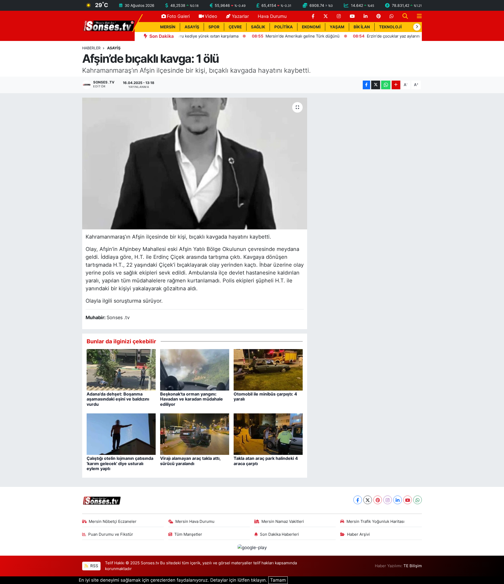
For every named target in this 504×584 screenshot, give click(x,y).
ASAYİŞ (192, 27)
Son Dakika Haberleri (279, 534)
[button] (417, 27)
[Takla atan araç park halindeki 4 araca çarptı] (268, 433)
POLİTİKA (283, 27)
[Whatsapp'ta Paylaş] (385, 85)
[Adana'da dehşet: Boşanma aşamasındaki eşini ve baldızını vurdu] (121, 369)
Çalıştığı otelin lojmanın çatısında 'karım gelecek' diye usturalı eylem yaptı (120, 463)
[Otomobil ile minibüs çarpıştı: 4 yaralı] (268, 369)
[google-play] (252, 547)
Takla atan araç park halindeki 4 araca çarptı (266, 461)
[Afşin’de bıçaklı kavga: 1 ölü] (194, 163)
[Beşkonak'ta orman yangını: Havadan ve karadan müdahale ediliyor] (194, 369)
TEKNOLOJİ (390, 27)
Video (211, 16)
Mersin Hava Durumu (194, 521)
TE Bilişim (412, 566)
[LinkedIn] (397, 500)
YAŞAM (337, 27)
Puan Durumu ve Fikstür (110, 534)
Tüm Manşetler (188, 534)
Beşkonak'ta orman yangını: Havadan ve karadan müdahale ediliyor (191, 399)
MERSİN (167, 27)
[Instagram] (387, 500)
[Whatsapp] (417, 500)
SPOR (213, 27)
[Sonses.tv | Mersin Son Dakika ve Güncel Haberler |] (108, 25)
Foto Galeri (178, 16)
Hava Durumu (272, 16)
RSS (93, 566)
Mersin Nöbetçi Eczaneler (112, 521)
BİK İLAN (362, 27)
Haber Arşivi (358, 534)
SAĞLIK (258, 27)
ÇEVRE (235, 27)
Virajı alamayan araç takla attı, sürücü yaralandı (190, 461)
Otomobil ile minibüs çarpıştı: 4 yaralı (265, 396)
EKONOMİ (311, 27)
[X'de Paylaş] (375, 85)
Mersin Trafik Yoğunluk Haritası (375, 521)
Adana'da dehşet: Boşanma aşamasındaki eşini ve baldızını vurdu (118, 399)
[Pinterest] (377, 500)
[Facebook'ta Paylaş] (366, 85)
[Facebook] (357, 500)
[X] (367, 500)
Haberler (91, 48)
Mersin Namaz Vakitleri (282, 521)
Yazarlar (240, 16)
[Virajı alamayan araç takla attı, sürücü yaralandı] (194, 433)
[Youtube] (407, 500)
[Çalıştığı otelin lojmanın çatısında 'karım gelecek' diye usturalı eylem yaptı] (121, 433)
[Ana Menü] (417, 16)
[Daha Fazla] (396, 85)
